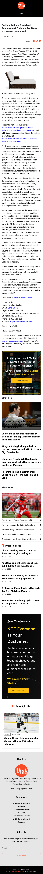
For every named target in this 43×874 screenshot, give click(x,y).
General (21, 812)
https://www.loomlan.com (21, 321)
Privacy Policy (24, 869)
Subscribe (21, 855)
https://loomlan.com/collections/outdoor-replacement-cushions (19, 140)
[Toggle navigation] (21, 14)
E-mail (5, 848)
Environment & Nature (22, 809)
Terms (15, 869)
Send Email (13, 307)
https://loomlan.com (23, 297)
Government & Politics (21, 815)
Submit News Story (21, 380)
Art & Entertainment (21, 803)
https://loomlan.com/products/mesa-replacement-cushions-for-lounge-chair (18, 129)
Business (21, 806)
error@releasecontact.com (13, 340)
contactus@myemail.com (21, 788)
